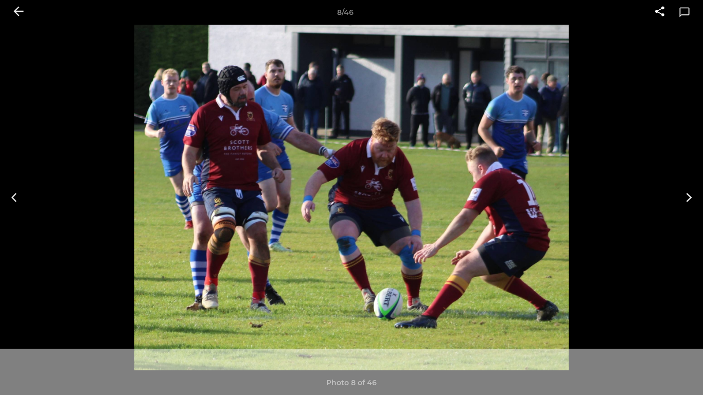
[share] (660, 12)
